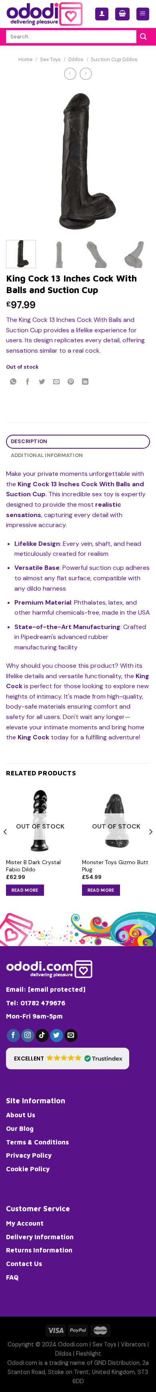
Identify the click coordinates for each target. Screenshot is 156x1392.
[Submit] (143, 37)
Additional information (47, 455)
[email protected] (57, 989)
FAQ (12, 1277)
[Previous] (19, 160)
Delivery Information (40, 1236)
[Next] (137, 160)
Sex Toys (50, 59)
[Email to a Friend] (56, 382)
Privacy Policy (29, 1155)
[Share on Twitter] (42, 382)
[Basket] (122, 14)
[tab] (78, 442)
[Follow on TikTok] (42, 1036)
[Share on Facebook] (27, 382)
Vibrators (133, 1344)
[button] (67, 1058)
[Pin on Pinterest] (71, 382)
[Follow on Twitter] (56, 1036)
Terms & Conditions (37, 1142)
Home (25, 59)
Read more (25, 890)
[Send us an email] (71, 1036)
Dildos (76, 59)
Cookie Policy (28, 1168)
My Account (25, 1223)
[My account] (101, 14)
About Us (20, 1114)
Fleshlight (88, 1353)
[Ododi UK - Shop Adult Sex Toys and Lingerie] (44, 14)
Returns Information (39, 1250)
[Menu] (143, 14)
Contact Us (24, 1263)
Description (29, 441)
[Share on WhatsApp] (13, 382)
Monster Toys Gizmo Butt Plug (115, 866)
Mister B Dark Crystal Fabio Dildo (33, 866)
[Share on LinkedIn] (85, 382)
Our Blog (20, 1128)
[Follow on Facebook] (13, 1036)
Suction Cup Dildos (114, 59)
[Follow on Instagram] (27, 1036)
